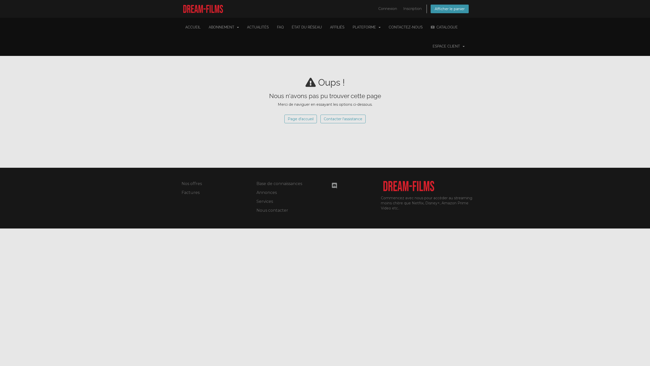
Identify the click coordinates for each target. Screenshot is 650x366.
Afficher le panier (450, 9)
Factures (191, 192)
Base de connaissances (279, 183)
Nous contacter (272, 210)
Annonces (266, 192)
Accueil (193, 27)
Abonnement (222, 27)
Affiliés (337, 27)
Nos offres (192, 183)
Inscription (412, 8)
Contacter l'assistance (343, 119)
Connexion (387, 8)
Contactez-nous (406, 27)
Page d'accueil (301, 119)
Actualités (258, 27)
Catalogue (446, 27)
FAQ (280, 27)
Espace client (447, 46)
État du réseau (307, 27)
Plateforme (365, 27)
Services (264, 201)
